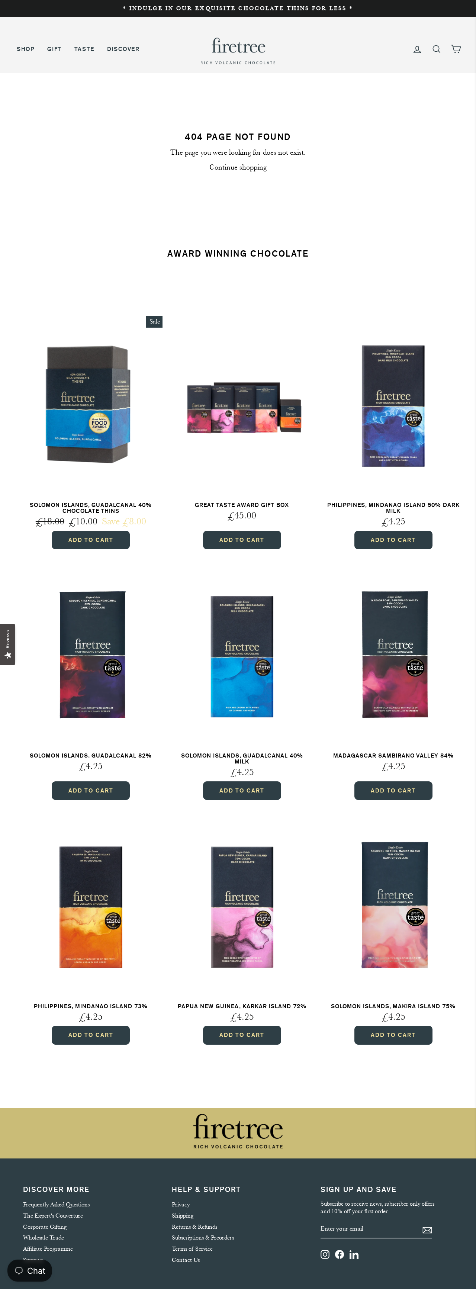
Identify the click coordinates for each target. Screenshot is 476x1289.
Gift (54, 49)
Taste (84, 49)
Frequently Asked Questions (56, 1204)
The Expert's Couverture (53, 1215)
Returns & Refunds (194, 1227)
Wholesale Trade (43, 1237)
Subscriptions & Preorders (203, 1237)
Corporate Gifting (45, 1227)
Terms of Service (192, 1248)
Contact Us (186, 1260)
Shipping (183, 1215)
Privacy (181, 1204)
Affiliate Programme (48, 1248)
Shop (26, 49)
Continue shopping (238, 167)
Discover (123, 49)
